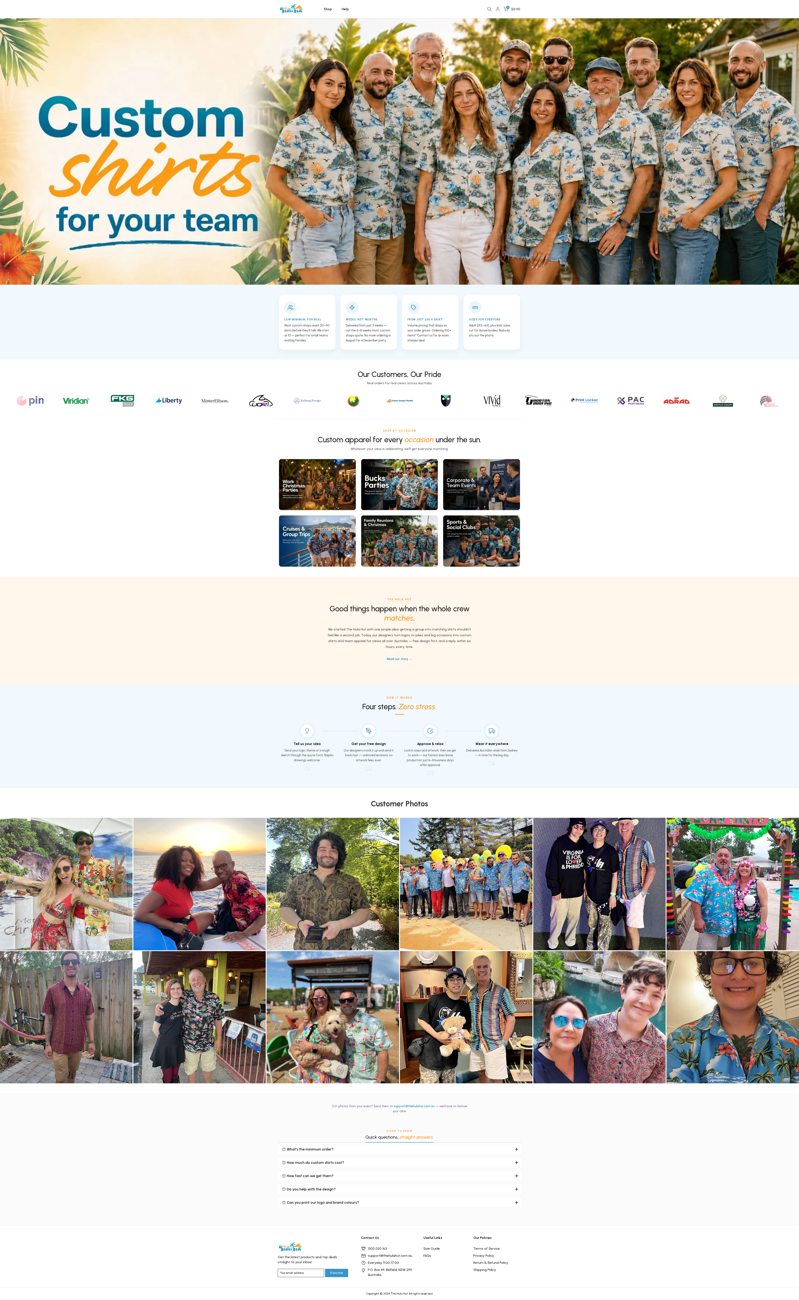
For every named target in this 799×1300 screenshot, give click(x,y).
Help (345, 9)
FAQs (427, 1256)
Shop (328, 9)
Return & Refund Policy (490, 1263)
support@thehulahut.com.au (414, 1106)
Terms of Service (486, 1249)
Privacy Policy (483, 1256)
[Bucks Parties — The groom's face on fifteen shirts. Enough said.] (399, 484)
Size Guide (431, 1249)
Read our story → (399, 659)
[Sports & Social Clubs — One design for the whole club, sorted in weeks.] (481, 541)
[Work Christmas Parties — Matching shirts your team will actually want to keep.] (317, 484)
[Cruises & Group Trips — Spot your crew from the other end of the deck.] (317, 541)
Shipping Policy (484, 1270)
